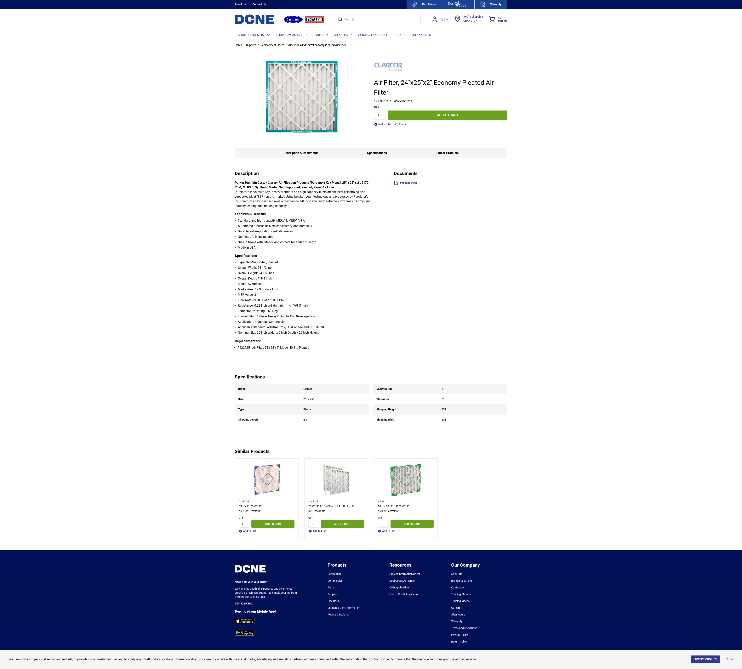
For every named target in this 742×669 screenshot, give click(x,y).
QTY (376, 107)
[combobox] (378, 19)
